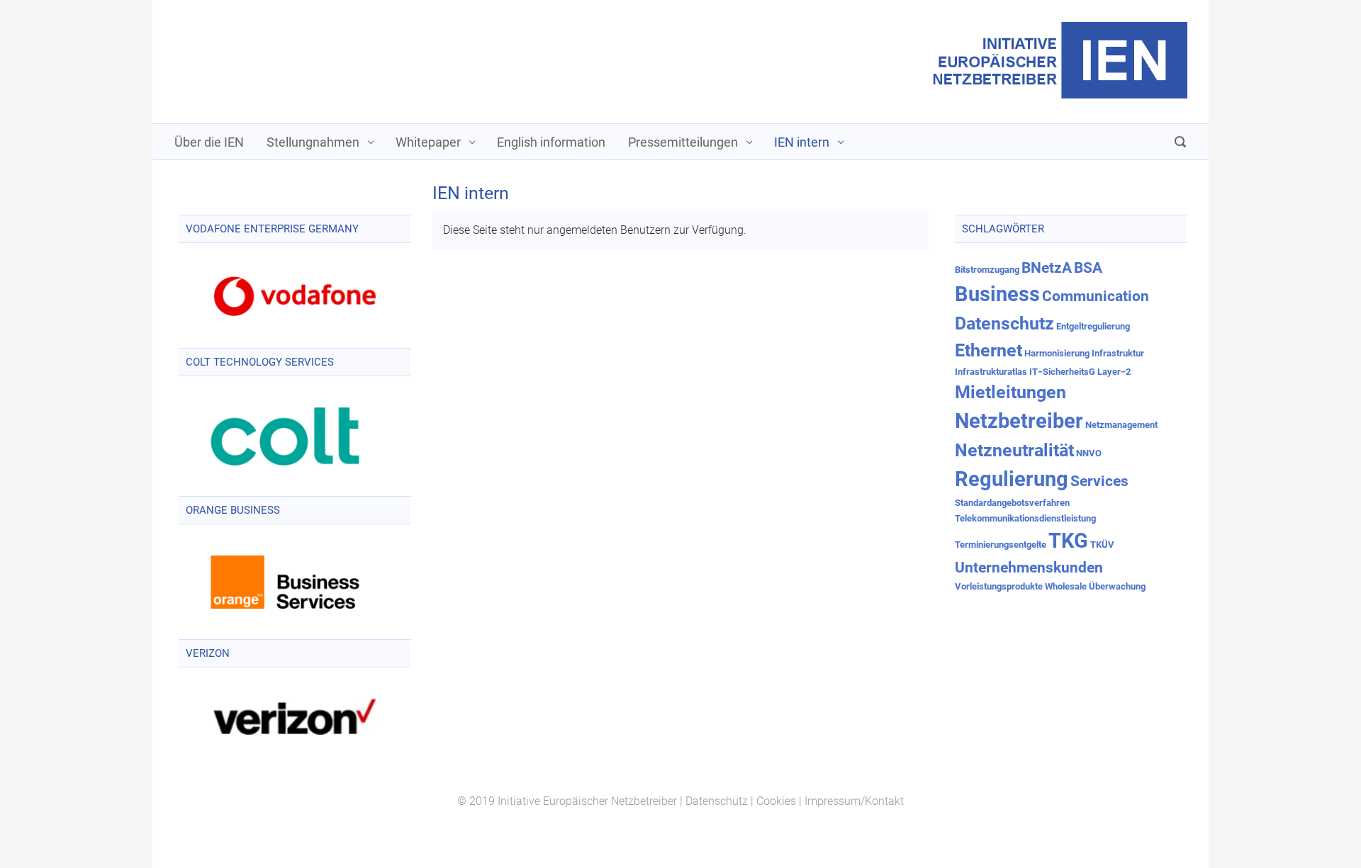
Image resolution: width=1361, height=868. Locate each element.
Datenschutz (1004, 323)
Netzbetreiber (1019, 421)
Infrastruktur (1118, 353)
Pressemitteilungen (683, 142)
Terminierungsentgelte (1000, 544)
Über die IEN (209, 142)
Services (1099, 481)
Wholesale (1066, 586)
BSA (1088, 267)
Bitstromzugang (987, 269)
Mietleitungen (1010, 392)
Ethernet (988, 350)
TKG (1068, 541)
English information (551, 142)
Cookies (776, 801)
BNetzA (1046, 267)
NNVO (1089, 453)
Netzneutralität (1014, 450)
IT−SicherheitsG (1062, 371)
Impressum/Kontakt (854, 801)
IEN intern (801, 142)
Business (997, 294)
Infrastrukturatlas (991, 371)
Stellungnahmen (313, 142)
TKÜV (1102, 544)
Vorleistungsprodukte (999, 586)
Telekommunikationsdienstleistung (1025, 518)
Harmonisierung (1057, 353)
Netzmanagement (1121, 424)
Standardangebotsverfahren (1012, 502)
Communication (1095, 296)
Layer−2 (1114, 371)
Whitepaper (428, 142)
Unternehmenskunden (1029, 567)
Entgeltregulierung (1093, 326)
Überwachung (1117, 586)
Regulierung (1011, 479)
